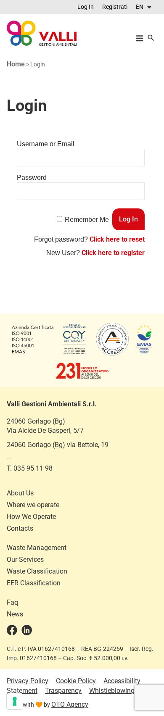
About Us (20, 493)
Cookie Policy (76, 681)
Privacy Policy (27, 681)
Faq (12, 602)
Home (16, 64)
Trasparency (63, 691)
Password (32, 177)
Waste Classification (37, 571)
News (15, 614)
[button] (144, 7)
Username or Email (45, 143)
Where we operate (33, 505)
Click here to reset (117, 239)
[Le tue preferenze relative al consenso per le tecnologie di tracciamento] (15, 701)
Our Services (25, 559)
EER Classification (34, 583)
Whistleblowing (112, 691)
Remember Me (87, 219)
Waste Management (36, 548)
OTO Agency (69, 704)
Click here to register (113, 253)
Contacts (20, 528)
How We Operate (31, 517)
